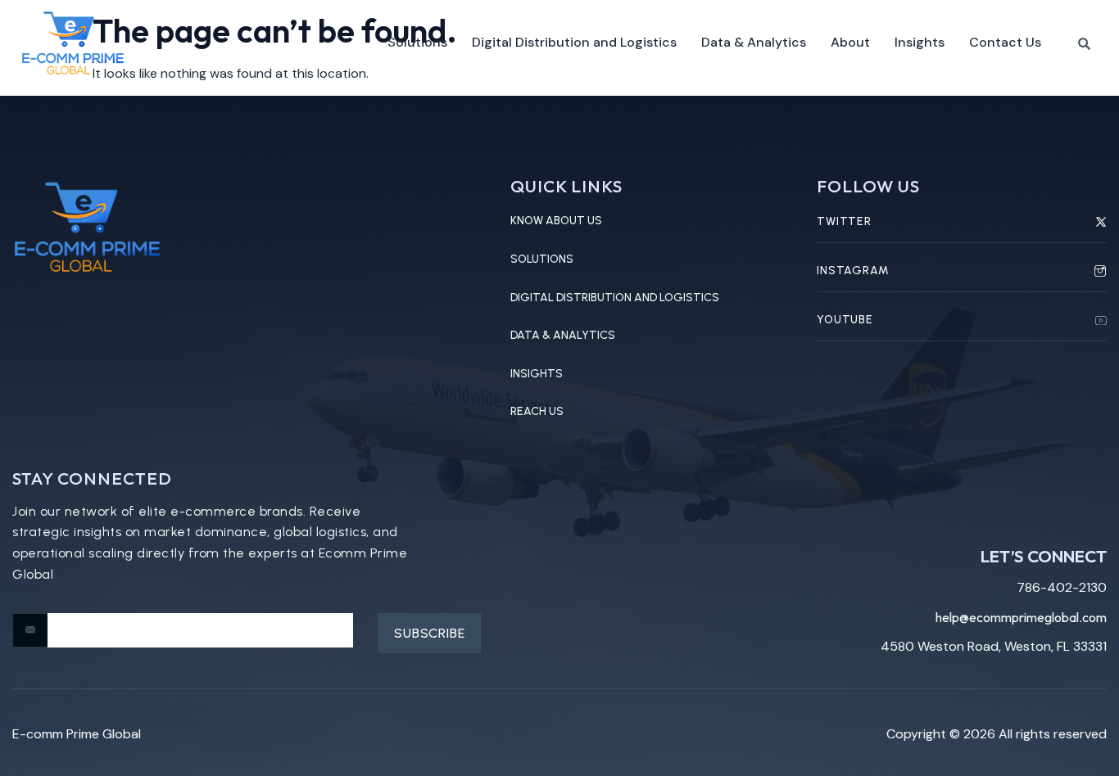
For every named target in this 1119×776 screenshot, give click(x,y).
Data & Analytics (753, 42)
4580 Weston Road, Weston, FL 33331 (994, 646)
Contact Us (1005, 42)
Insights (920, 42)
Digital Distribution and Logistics (574, 42)
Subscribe (429, 633)
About (850, 42)
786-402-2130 (1062, 587)
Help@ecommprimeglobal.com (1021, 617)
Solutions (417, 42)
